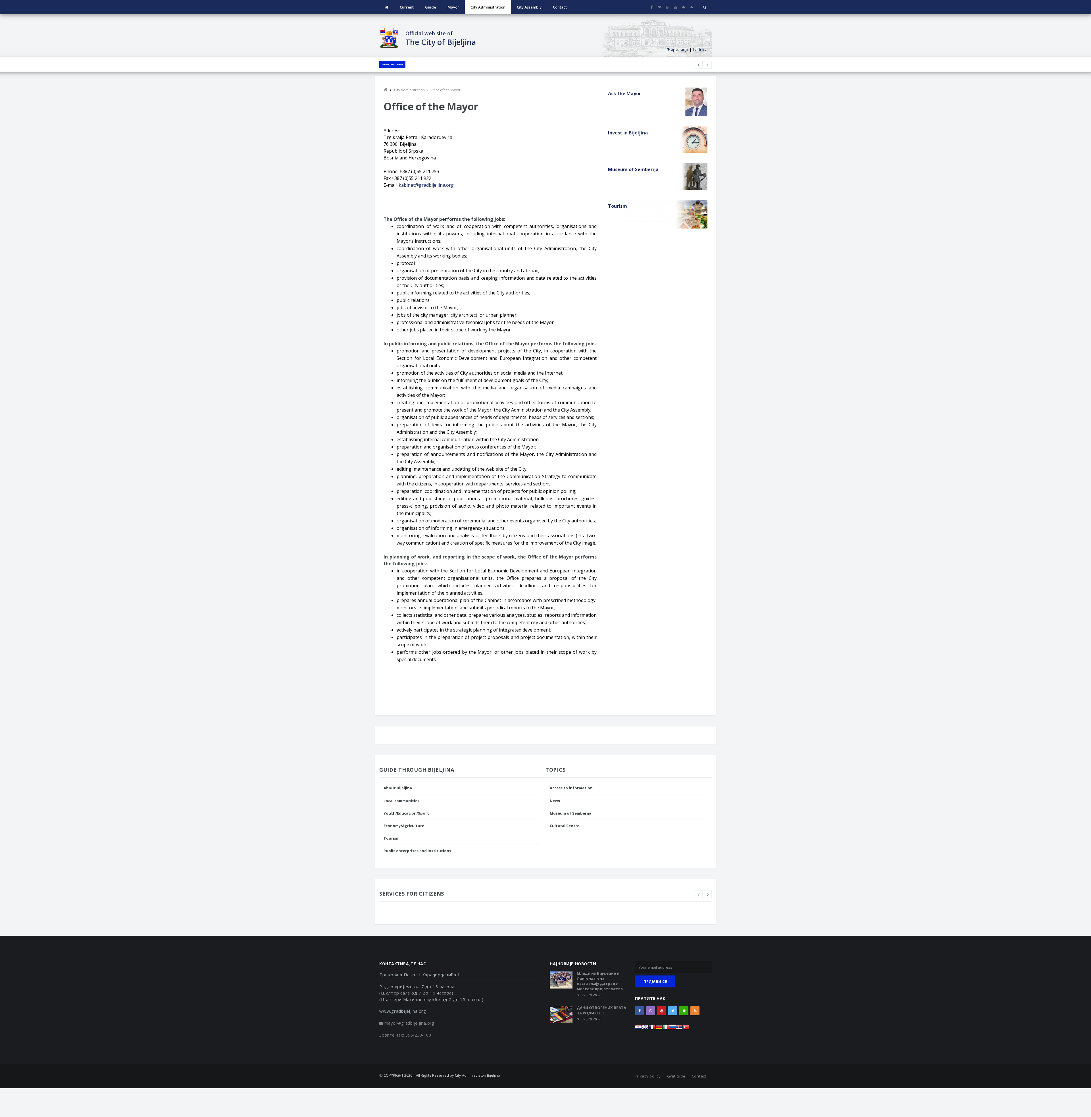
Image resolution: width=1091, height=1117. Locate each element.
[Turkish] (686, 1028)
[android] (683, 7)
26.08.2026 (591, 995)
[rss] (691, 7)
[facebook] (651, 7)
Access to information (571, 787)
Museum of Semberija (570, 813)
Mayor (453, 7)
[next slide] (708, 894)
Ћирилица (677, 49)
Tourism (391, 838)
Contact (560, 7)
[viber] (667, 7)
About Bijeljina (398, 787)
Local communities (401, 800)
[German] (658, 1028)
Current (407, 7)
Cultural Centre (564, 825)
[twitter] (659, 7)
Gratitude (676, 1076)
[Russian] (672, 1028)
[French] (652, 1028)
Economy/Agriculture (404, 825)
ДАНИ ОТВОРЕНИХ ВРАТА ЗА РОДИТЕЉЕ (601, 1010)
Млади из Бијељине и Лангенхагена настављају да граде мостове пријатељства (600, 981)
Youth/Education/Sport (406, 813)
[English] (645, 1028)
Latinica (700, 49)
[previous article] (708, 65)
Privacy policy (647, 1076)
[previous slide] (699, 894)
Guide (430, 7)
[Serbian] (679, 1028)
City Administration (487, 7)
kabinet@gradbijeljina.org (426, 185)
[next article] (699, 65)
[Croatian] (638, 1028)
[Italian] (665, 1028)
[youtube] (675, 7)
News (555, 800)
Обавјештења (392, 64)
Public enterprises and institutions (417, 850)
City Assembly (529, 7)
